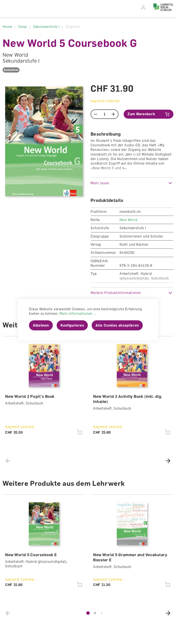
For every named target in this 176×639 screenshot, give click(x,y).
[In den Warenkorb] (79, 432)
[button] (132, 182)
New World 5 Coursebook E (31, 554)
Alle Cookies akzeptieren (117, 325)
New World (129, 220)
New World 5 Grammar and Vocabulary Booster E (130, 557)
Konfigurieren (72, 325)
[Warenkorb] (149, 8)
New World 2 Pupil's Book (30, 396)
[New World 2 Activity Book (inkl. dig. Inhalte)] (132, 365)
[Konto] (143, 7)
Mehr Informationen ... (77, 313)
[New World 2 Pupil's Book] (44, 365)
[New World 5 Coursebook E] (44, 523)
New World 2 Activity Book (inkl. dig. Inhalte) (127, 399)
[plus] (113, 114)
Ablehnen (41, 325)
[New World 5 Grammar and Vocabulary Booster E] (132, 523)
